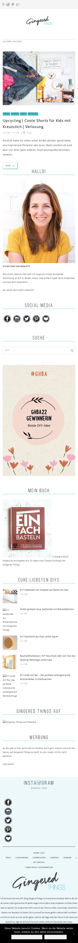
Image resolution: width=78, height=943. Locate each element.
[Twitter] (17, 5)
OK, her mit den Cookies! (27, 937)
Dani (8, 133)
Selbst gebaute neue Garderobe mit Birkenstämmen (47, 609)
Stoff (23, 114)
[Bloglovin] (45, 322)
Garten (55, 857)
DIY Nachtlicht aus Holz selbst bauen (39, 636)
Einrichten (40, 857)
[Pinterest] (12, 5)
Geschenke (22, 857)
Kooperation (46, 867)
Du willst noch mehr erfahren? (18, 290)
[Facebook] (3, 5)
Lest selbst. (8, 764)
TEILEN (29, 133)
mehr (10, 165)
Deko (8, 857)
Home (37, 853)
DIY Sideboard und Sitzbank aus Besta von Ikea (44, 589)
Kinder (6, 114)
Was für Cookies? (55, 937)
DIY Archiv (39, 862)
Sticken (15, 114)
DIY (43, 853)
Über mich (31, 867)
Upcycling (32, 114)
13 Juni (16, 133)
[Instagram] (8, 5)
